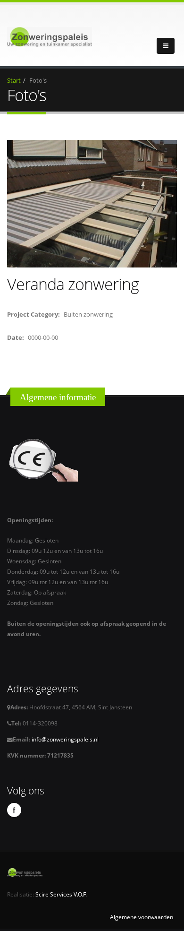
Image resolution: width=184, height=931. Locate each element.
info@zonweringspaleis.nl (64, 739)
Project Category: (33, 314)
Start (14, 80)
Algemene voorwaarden (141, 917)
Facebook (14, 810)
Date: (15, 337)
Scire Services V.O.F (60, 894)
